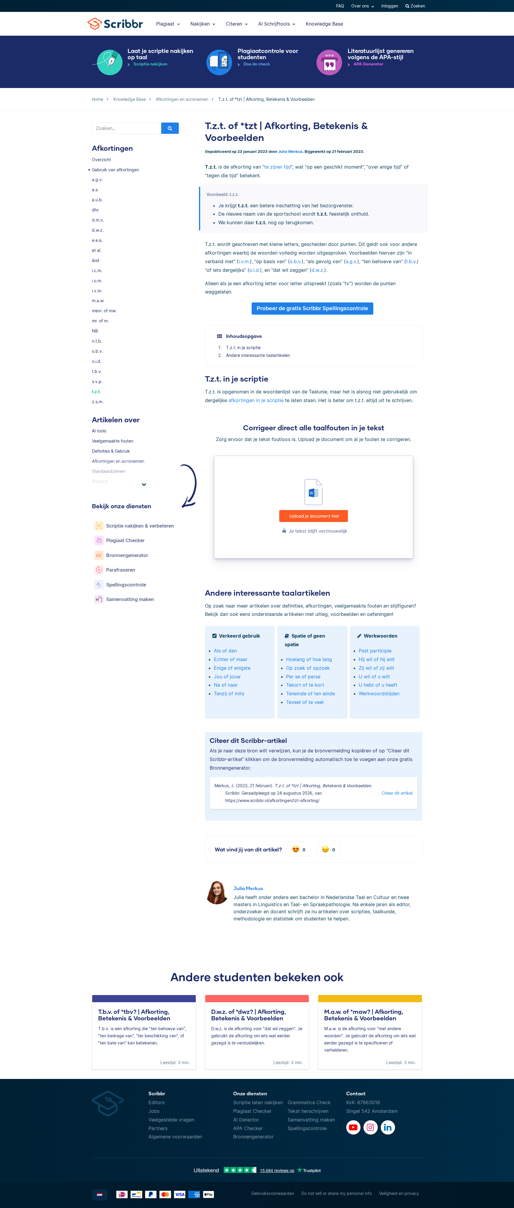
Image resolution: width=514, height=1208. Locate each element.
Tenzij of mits (229, 693)
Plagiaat (166, 24)
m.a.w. (98, 300)
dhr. (95, 209)
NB (95, 330)
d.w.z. (98, 230)
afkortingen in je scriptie (255, 400)
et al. (96, 250)
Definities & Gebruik (111, 451)
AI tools (99, 430)
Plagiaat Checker (252, 1111)
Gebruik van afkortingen (115, 169)
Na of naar (226, 685)
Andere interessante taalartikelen (258, 355)
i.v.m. (97, 290)
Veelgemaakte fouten (112, 440)
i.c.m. (97, 270)
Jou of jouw (227, 677)
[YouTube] (353, 1127)
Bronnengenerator (253, 1137)
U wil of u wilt (374, 677)
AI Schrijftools (274, 24)
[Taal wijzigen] (99, 1195)
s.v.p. (97, 381)
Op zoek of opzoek (308, 668)
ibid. (96, 260)
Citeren (235, 24)
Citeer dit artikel (397, 793)
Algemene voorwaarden (175, 1137)
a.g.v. (97, 179)
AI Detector (246, 1120)
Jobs (153, 1111)
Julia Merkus (290, 151)
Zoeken (417, 5)
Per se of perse (303, 677)
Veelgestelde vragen (171, 1120)
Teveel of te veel (305, 702)
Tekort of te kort (305, 685)
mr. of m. (100, 320)
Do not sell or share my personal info (336, 1193)
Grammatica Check (309, 1102)
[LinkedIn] (388, 1127)
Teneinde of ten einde (310, 693)
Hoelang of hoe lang (309, 659)
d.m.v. (98, 219)
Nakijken (200, 24)
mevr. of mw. (104, 310)
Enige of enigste (232, 668)
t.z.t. (96, 391)
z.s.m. (98, 401)
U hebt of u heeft (378, 685)
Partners (157, 1128)
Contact (356, 1093)
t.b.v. (97, 371)
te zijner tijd (277, 167)
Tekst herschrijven (308, 1111)
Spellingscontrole (307, 1128)
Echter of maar (230, 659)
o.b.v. (97, 351)
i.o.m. (97, 280)
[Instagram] (370, 1127)
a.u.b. (97, 199)
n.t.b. (97, 340)
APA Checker (248, 1128)
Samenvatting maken (311, 1120)
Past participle (375, 651)
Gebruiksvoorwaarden (272, 1193)
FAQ (340, 5)
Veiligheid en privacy (399, 1193)
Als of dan (225, 651)
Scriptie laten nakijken (258, 1102)
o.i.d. (96, 361)
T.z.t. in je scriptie (243, 347)
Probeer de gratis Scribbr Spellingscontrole (312, 308)
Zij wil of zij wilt (376, 668)
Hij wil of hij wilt (377, 659)
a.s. (95, 189)
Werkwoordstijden (379, 693)
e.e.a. (97, 240)
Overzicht (101, 159)
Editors (156, 1102)
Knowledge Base (324, 24)
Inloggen (389, 5)
